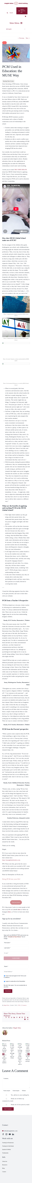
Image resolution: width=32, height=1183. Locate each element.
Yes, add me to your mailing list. (19, 1095)
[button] (4, 42)
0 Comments (24, 1005)
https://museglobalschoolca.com (11, 860)
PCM (19, 1005)
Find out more (16, 902)
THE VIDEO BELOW (20, 169)
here (19, 909)
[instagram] (6, 1134)
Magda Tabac (6, 1005)
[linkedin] (13, 1134)
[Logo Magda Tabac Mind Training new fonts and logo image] (16, 2)
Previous (21, 38)
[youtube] (10, 1134)
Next (27, 38)
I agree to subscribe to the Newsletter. (15, 981)
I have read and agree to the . (15, 976)
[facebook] (3, 1134)
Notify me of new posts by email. (20, 1104)
